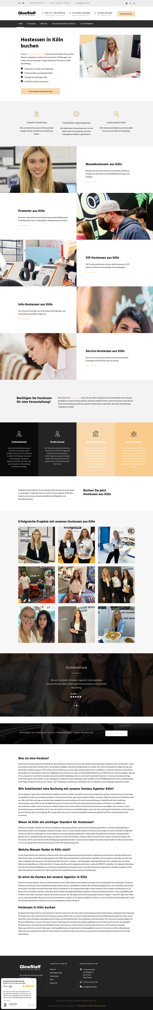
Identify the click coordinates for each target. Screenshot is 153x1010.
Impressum (53, 983)
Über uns (43, 24)
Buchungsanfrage (126, 14)
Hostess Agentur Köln (36, 54)
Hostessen (31, 24)
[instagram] (134, 3)
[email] (126, 3)
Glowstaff (81, 1006)
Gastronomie (75, 398)
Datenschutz (54, 976)
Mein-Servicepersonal (97, 1006)
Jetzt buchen (91, 181)
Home (20, 24)
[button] (32, 981)
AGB (51, 979)
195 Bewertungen (20, 983)
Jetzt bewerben (86, 24)
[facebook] (130, 3)
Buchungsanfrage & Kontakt (64, 24)
